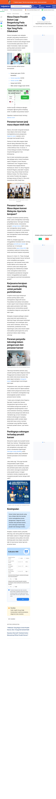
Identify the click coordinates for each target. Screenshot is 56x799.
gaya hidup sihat (21, 248)
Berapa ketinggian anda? (10, 566)
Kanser (9, 117)
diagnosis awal (11, 136)
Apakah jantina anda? (11, 558)
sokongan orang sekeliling (14, 451)
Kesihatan (9, 13)
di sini (13, 117)
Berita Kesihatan (16, 13)
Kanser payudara (15, 78)
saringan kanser (16, 226)
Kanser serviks (15, 80)
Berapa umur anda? (11, 561)
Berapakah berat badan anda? (11, 571)
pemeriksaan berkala (19, 244)
